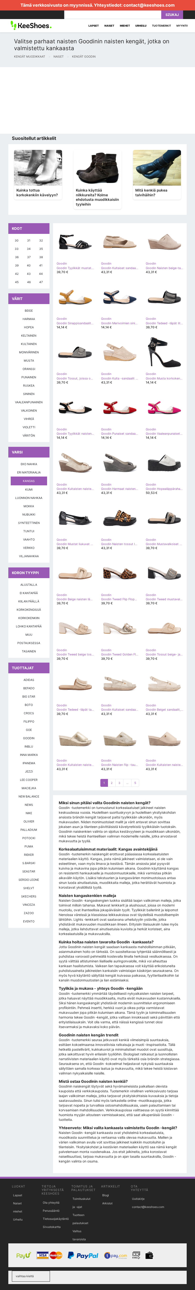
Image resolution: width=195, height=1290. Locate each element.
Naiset (17, 1203)
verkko (28, 548)
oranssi (29, 369)
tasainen (29, 651)
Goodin (28, 738)
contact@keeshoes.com (149, 5)
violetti (29, 427)
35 (41, 249)
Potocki (28, 838)
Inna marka (29, 755)
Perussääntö (51, 1210)
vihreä (29, 419)
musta (29, 360)
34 (29, 249)
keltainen (28, 335)
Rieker (29, 855)
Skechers (28, 896)
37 (29, 257)
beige (29, 310)
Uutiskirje (138, 1199)
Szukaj (172, 15)
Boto (29, 705)
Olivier (29, 821)
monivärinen (29, 352)
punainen (28, 377)
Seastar (28, 871)
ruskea (28, 385)
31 (28, 240)
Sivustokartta (52, 1227)
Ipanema (29, 763)
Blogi (105, 1195)
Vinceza (29, 904)
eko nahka (29, 464)
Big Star (28, 696)
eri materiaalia (29, 472)
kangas (29, 481)
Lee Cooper (29, 780)
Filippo (29, 721)
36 (17, 257)
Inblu (28, 746)
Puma (28, 846)
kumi (29, 489)
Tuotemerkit (161, 25)
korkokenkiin (28, 618)
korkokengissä (29, 609)
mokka (29, 506)
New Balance (29, 796)
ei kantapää (29, 593)
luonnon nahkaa (28, 498)
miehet (17, 1211)
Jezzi (29, 771)
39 (17, 265)
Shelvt (28, 888)
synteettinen (29, 523)
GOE (29, 730)
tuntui (28, 531)
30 (17, 240)
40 (29, 265)
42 (17, 274)
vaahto (29, 539)
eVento (28, 921)
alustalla (28, 584)
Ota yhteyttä (51, 1202)
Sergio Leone (29, 879)
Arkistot (107, 1203)
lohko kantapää (29, 626)
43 (29, 274)
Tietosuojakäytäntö (56, 1219)
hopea (29, 327)
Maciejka (29, 788)
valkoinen (29, 410)
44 (41, 274)
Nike (29, 813)
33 (17, 249)
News (29, 805)
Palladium (28, 830)
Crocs (29, 713)
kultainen (29, 344)
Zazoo (29, 913)
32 (41, 240)
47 (41, 282)
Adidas (29, 680)
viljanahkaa (29, 556)
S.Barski (28, 863)
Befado (28, 688)
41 (41, 265)
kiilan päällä (28, 601)
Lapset (17, 1195)
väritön (29, 435)
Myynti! (182, 25)
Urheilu (18, 1219)
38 (41, 257)
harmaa (29, 319)
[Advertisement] (97, 100)
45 (17, 282)
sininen (28, 394)
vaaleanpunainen (29, 402)
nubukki (28, 514)
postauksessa (28, 643)
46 (29, 282)
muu (28, 634)
